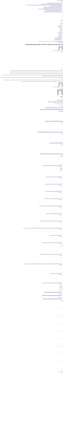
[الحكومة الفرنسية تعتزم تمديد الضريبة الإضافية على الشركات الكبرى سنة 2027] (56, 368)
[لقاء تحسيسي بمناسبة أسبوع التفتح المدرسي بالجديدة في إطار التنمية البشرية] (58, 197)
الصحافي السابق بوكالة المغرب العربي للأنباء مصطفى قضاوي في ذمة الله (54, 10)
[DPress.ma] (61, 20)
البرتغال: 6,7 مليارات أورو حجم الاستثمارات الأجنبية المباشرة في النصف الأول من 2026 (53, 7)
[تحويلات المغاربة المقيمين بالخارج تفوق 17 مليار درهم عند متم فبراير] (58, 175)
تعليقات (61, 170)
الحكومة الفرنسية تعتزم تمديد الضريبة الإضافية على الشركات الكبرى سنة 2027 (53, 9)
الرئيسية (62, 41)
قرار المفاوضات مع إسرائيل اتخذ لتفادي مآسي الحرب (56, 5)
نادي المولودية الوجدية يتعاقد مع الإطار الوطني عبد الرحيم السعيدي (54, 121)
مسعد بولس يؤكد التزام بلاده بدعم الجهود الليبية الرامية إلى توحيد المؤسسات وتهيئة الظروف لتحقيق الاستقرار (50, 8)
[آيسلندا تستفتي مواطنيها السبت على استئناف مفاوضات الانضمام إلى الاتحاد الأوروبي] (56, 152)
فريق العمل (60, 287)
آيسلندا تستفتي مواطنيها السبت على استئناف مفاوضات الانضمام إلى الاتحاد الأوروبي (53, 6)
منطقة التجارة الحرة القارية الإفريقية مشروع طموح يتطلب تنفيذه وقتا (54, 191)
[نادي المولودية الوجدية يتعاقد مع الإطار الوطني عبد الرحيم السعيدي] (56, 119)
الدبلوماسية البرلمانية (59, 41)
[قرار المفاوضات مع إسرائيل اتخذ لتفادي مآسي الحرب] (56, 141)
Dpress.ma (57, 50)
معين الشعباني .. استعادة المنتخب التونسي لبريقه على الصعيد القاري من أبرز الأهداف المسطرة (51, 3)
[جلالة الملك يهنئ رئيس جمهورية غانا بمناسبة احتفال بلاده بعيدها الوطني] (58, 183)
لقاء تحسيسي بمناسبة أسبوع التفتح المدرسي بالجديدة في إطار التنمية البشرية (53, 198)
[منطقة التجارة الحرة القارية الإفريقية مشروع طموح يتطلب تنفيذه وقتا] (58, 190)
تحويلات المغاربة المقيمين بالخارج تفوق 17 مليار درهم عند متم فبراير (54, 176)
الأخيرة (61, 169)
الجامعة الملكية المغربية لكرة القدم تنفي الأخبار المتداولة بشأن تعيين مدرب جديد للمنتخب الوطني (50, 205)
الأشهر (61, 168)
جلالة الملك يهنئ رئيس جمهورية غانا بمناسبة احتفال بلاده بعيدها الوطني (53, 184)
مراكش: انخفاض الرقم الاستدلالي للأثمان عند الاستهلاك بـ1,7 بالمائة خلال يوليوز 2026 (53, 11)
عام (58, 42)
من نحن (61, 286)
